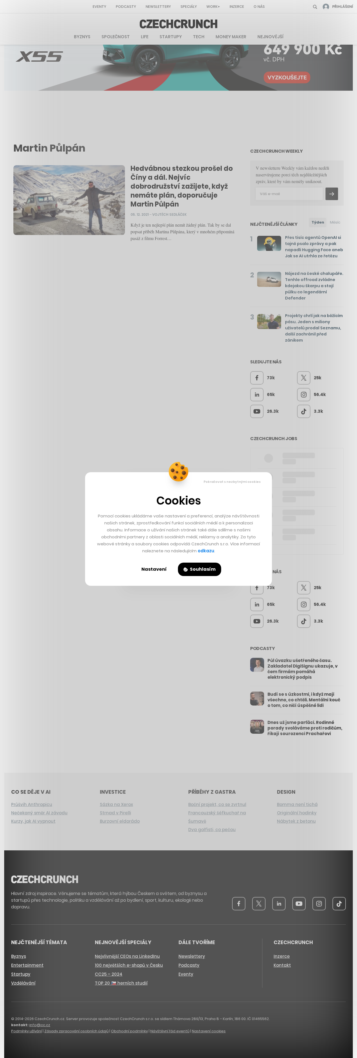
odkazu (206, 551)
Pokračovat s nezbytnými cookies (232, 481)
